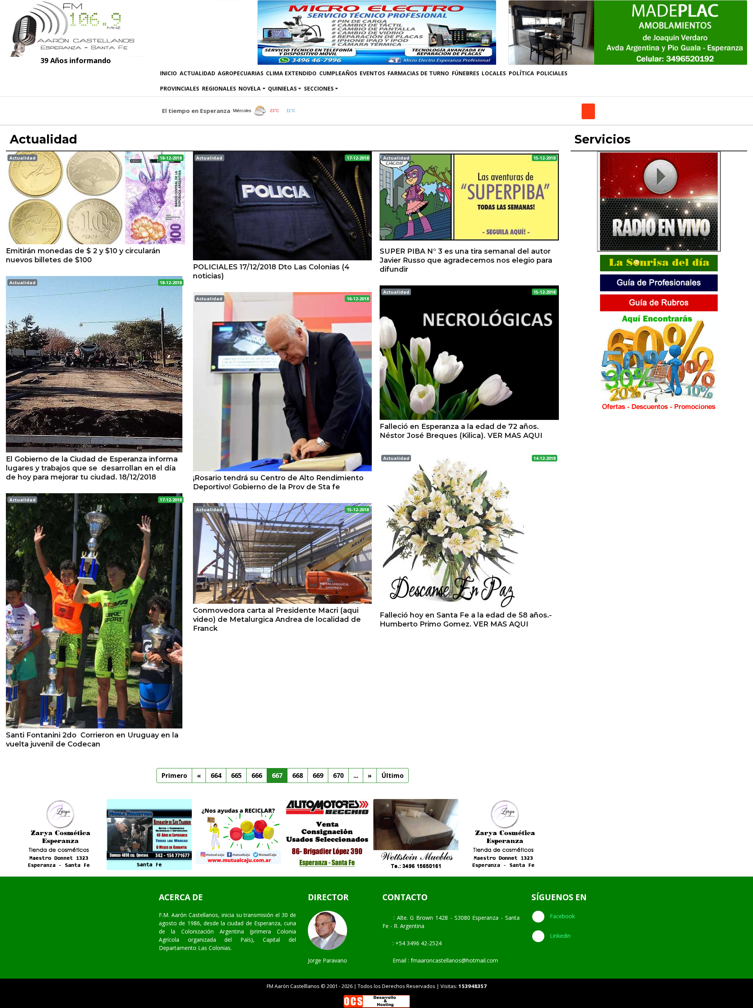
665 (236, 775)
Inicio (169, 73)
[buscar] (588, 111)
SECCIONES (319, 88)
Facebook (561, 916)
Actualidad (197, 73)
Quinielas (282, 88)
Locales (494, 73)
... (355, 775)
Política (521, 73)
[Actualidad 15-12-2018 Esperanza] (469, 352)
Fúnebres (465, 73)
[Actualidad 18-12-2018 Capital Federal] (95, 197)
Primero (174, 775)
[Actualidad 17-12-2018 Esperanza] (282, 205)
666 (256, 775)
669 (318, 775)
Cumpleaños (338, 73)
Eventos (372, 73)
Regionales (219, 88)
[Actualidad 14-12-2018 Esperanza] (452, 529)
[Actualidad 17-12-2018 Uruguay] (94, 610)
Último (393, 775)
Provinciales (179, 88)
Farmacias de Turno (418, 73)
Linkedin (559, 935)
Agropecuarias (241, 73)
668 (297, 775)
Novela (249, 88)
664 (216, 775)
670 (338, 775)
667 (277, 775)
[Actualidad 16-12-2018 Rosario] (282, 381)
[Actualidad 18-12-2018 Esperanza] (94, 363)
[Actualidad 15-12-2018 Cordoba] (469, 197)
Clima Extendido (291, 73)
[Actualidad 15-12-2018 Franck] (282, 552)
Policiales (552, 73)
